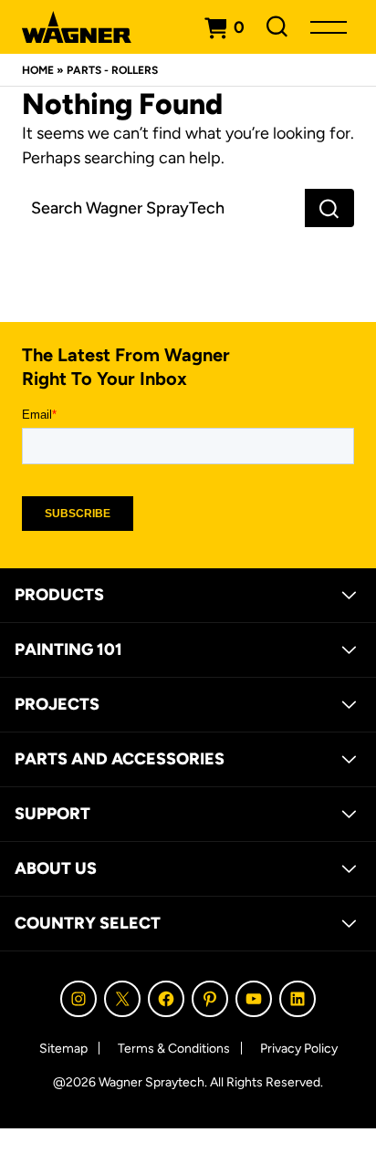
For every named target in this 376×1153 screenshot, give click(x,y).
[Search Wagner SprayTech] (163, 208)
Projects (57, 704)
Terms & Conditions (174, 1048)
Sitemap (63, 1048)
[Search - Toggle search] (277, 27)
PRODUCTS (59, 595)
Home (38, 70)
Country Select (88, 923)
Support (52, 814)
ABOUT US (56, 868)
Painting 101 (68, 649)
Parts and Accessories (120, 759)
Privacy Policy (299, 1048)
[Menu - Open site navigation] (328, 27)
